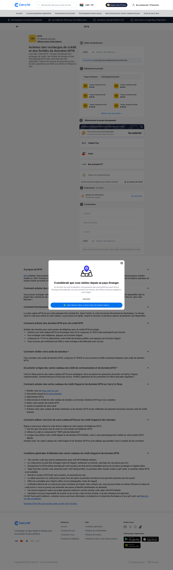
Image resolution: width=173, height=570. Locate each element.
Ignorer (86, 299)
